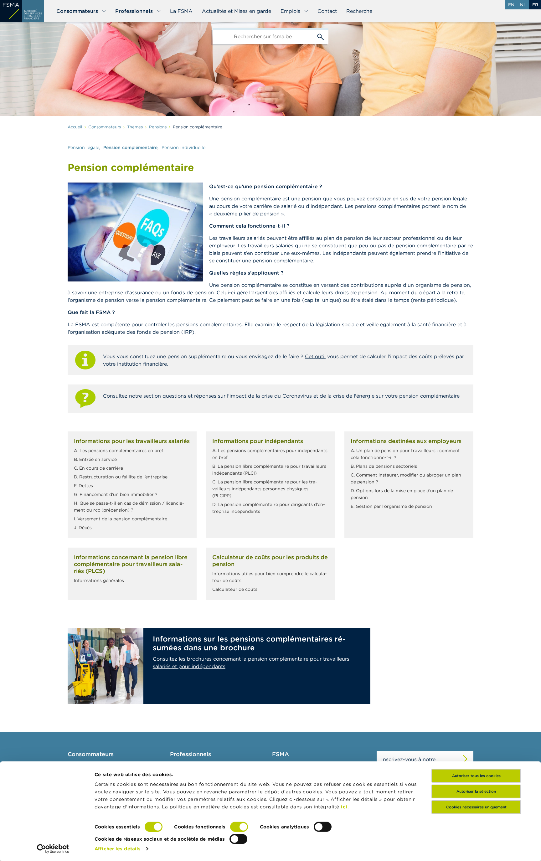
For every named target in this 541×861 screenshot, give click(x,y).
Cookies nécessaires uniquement (476, 807)
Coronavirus (297, 396)
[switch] (239, 827)
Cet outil (315, 356)
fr (535, 5)
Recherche (359, 11)
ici (344, 807)
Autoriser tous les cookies (476, 775)
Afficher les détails (118, 849)
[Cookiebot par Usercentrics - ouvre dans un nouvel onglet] (53, 848)
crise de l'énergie (353, 396)
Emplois (290, 11)
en (511, 5)
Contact (327, 11)
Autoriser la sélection (476, 791)
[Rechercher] (320, 36)
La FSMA (181, 11)
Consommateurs (77, 11)
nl (523, 5)
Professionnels (134, 11)
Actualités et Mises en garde (236, 11)
